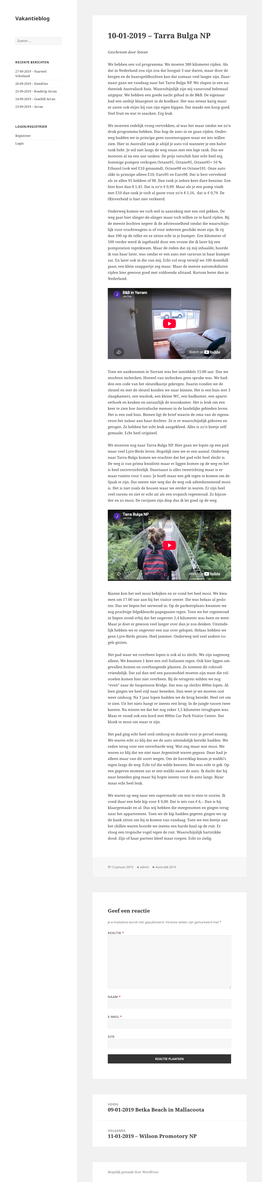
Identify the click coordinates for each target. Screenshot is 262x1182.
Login (19, 143)
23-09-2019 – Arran (29, 107)
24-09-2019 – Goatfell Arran (35, 99)
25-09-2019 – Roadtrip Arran (36, 91)
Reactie (116, 933)
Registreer (23, 136)
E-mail (115, 1017)
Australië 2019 (166, 867)
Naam (114, 997)
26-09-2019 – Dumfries (31, 84)
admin (144, 867)
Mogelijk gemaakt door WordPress (133, 1172)
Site (111, 1037)
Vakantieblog (32, 18)
